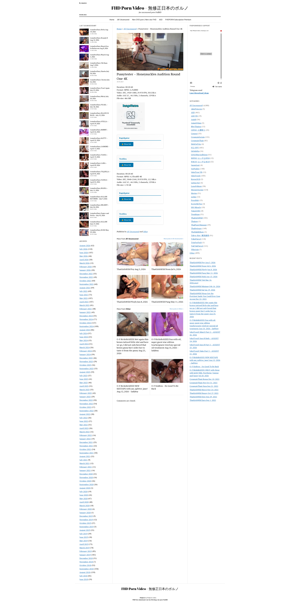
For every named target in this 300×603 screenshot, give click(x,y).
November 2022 (86, 403)
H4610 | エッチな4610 (200, 161)
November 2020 (86, 477)
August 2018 (84, 572)
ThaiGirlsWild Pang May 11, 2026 (167, 301)
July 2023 (83, 375)
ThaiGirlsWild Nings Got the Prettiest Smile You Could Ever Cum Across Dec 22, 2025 (205, 296)
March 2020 (84, 505)
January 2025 (85, 312)
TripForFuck (196, 242)
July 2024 (83, 333)
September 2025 (86, 284)
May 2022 (83, 424)
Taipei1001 (196, 211)
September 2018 (86, 569)
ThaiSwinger (196, 228)
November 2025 (86, 277)
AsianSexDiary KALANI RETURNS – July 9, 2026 (98, 198)
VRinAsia (195, 249)
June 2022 (83, 421)
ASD (160, 19)
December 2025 (86, 273)
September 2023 (86, 368)
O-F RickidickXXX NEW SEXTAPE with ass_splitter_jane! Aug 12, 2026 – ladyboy (132, 388)
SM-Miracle (196, 207)
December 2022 (86, 400)
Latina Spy (195, 182)
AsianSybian (196, 123)
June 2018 (83, 579)
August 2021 (84, 456)
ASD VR (194, 116)
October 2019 (85, 523)
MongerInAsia (197, 189)
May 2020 (83, 498)
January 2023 (85, 396)
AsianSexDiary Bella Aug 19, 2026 (99, 31)
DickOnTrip (196, 144)
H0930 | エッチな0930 (200, 158)
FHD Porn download (139, 600)
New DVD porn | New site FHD (144, 19)
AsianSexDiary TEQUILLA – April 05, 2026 (100, 173)
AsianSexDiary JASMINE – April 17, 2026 (99, 147)
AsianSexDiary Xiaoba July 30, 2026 (99, 72)
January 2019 (85, 554)
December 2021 (86, 442)
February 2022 (85, 435)
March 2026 (84, 263)
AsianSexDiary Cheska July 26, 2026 (100, 81)
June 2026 (83, 252)
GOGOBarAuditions (199, 154)
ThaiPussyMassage (199, 225)
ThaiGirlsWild (197, 218)
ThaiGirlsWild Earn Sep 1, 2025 (203, 400)
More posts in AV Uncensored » (173, 239)
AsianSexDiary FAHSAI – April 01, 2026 (99, 181)
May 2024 (83, 340)
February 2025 (85, 308)
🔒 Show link (126, 144)
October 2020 (85, 481)
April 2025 (83, 301)
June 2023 (83, 379)
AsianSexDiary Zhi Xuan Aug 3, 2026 (98, 64)
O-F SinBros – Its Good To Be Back (164, 387)
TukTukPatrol (197, 246)
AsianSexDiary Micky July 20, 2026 (99, 97)
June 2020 (83, 495)
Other (145, 231)
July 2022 (83, 417)
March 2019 (84, 547)
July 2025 (83, 291)
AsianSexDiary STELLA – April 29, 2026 (99, 122)
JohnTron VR (196, 172)
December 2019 (86, 516)
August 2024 (84, 330)
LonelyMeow (196, 186)
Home (111, 19)
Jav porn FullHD (163, 600)
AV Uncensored (130, 29)
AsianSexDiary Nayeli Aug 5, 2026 (99, 56)
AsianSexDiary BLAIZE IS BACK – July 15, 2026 (99, 114)
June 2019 (83, 537)
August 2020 (84, 488)
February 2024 (85, 351)
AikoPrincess (196, 109)
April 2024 (83, 344)
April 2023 (83, 386)
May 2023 (83, 382)
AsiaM (193, 119)
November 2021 (86, 446)
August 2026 (84, 245)
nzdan (193, 196)
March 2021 (84, 463)
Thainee (194, 221)
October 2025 (85, 280)
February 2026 (85, 266)
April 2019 (83, 544)
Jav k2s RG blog (151, 600)
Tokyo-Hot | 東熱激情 (200, 235)
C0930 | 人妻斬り (198, 130)
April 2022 (83, 428)
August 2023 (84, 372)
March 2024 (84, 347)
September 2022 (86, 410)
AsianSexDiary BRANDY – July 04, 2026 (99, 206)
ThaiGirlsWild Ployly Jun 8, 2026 (132, 301)
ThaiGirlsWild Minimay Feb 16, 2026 (205, 286)
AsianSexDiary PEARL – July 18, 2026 (98, 106)
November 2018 (86, 561)
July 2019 (83, 533)
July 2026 (83, 249)
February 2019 (85, 551)
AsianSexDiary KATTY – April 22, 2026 (98, 139)
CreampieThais (197, 140)
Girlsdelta (195, 151)
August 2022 (84, 414)
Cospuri (194, 133)
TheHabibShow (197, 232)
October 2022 (85, 407)
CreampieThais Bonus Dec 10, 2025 (204, 379)
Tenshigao (195, 214)
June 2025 (83, 294)
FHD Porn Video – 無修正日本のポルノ (150, 8)
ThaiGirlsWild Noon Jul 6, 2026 (166, 269)
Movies (194, 193)
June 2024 (83, 337)
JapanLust (195, 165)
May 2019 (83, 540)
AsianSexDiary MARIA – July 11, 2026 (99, 189)
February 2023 (85, 393)
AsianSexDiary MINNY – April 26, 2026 (99, 131)
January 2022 (85, 438)
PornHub (195, 200)
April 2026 (83, 259)
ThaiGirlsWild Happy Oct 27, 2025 (204, 393)
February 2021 (85, 467)
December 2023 (86, 358)
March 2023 (84, 389)
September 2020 (86, 484)
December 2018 (86, 558)
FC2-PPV (195, 147)
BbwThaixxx (196, 126)
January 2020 (85, 512)
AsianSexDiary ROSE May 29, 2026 (99, 231)
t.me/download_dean (199, 93)
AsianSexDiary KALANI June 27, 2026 (98, 223)
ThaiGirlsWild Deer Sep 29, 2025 (203, 396)
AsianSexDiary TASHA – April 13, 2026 (99, 156)
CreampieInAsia (197, 137)
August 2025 (84, 287)
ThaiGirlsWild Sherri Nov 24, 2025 (204, 389)
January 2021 (85, 470)
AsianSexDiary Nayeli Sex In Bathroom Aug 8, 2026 (99, 47)
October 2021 (85, 449)
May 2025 (83, 298)
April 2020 (83, 502)
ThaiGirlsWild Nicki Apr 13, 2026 (203, 276)
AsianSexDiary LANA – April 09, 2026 (98, 164)
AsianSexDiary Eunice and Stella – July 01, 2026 (99, 214)
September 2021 (86, 453)
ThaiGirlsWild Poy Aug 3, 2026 (131, 269)
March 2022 (84, 431)
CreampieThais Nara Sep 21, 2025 (204, 386)
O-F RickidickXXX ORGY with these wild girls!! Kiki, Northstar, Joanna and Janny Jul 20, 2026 (204, 373)
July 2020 (83, 491)
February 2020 (85, 509)
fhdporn (142, 598)
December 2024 (86, 316)
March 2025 (84, 305)
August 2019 (84, 530)
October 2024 (85, 323)
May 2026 (83, 256)
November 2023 (86, 361)
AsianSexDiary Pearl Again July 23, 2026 (99, 89)
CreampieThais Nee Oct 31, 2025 (203, 382)
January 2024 (85, 354)
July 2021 (83, 460)
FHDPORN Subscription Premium (178, 19)
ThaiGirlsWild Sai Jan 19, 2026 (202, 290)
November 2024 (86, 319)
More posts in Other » (176, 309)
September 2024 (86, 326)
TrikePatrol (196, 239)
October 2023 (85, 365)
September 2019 (86, 526)
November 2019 (86, 519)
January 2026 (85, 270)
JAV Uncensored (123, 19)
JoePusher (195, 168)
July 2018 (83, 576)
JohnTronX (196, 175)
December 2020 (86, 474)
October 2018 (85, 565)
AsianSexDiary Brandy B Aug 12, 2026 (99, 39)
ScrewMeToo (196, 204)
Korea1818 (195, 179)
